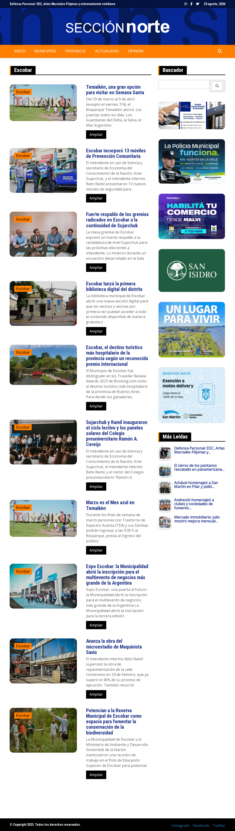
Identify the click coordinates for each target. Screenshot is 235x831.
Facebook (191, 4)
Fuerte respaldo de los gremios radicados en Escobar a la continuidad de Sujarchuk (117, 219)
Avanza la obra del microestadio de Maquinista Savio (114, 646)
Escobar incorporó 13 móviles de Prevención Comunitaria (116, 153)
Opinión (135, 51)
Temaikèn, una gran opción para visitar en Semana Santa (115, 89)
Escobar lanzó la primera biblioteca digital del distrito (114, 286)
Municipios (45, 51)
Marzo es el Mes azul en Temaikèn (110, 505)
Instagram (185, 4)
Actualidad (107, 51)
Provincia (75, 51)
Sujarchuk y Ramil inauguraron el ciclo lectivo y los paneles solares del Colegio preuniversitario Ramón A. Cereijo (116, 433)
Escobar (23, 91)
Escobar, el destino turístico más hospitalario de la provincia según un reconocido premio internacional (117, 355)
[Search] (217, 86)
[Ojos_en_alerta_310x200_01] (191, 270)
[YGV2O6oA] (191, 161)
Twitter (197, 4)
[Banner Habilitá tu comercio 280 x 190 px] (191, 216)
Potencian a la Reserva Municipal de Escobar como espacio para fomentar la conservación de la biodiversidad (114, 722)
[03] (191, 115)
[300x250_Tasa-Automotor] (191, 394)
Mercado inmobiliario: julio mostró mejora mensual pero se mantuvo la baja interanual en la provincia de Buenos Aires (93, 4)
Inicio (19, 51)
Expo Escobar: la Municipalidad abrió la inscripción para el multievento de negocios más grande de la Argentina (117, 574)
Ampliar (96, 134)
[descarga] (191, 329)
